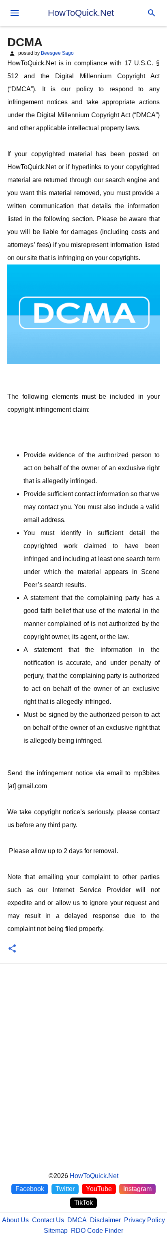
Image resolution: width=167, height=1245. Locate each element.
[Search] (151, 13)
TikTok (83, 1202)
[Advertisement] (83, 1075)
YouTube (99, 1188)
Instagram (137, 1188)
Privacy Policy (144, 1220)
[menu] (15, 13)
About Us (15, 1220)
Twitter (65, 1188)
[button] (12, 949)
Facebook (29, 1188)
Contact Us (48, 1220)
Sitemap (56, 1230)
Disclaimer (105, 1220)
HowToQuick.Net (81, 13)
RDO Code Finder (97, 1230)
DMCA (77, 1220)
